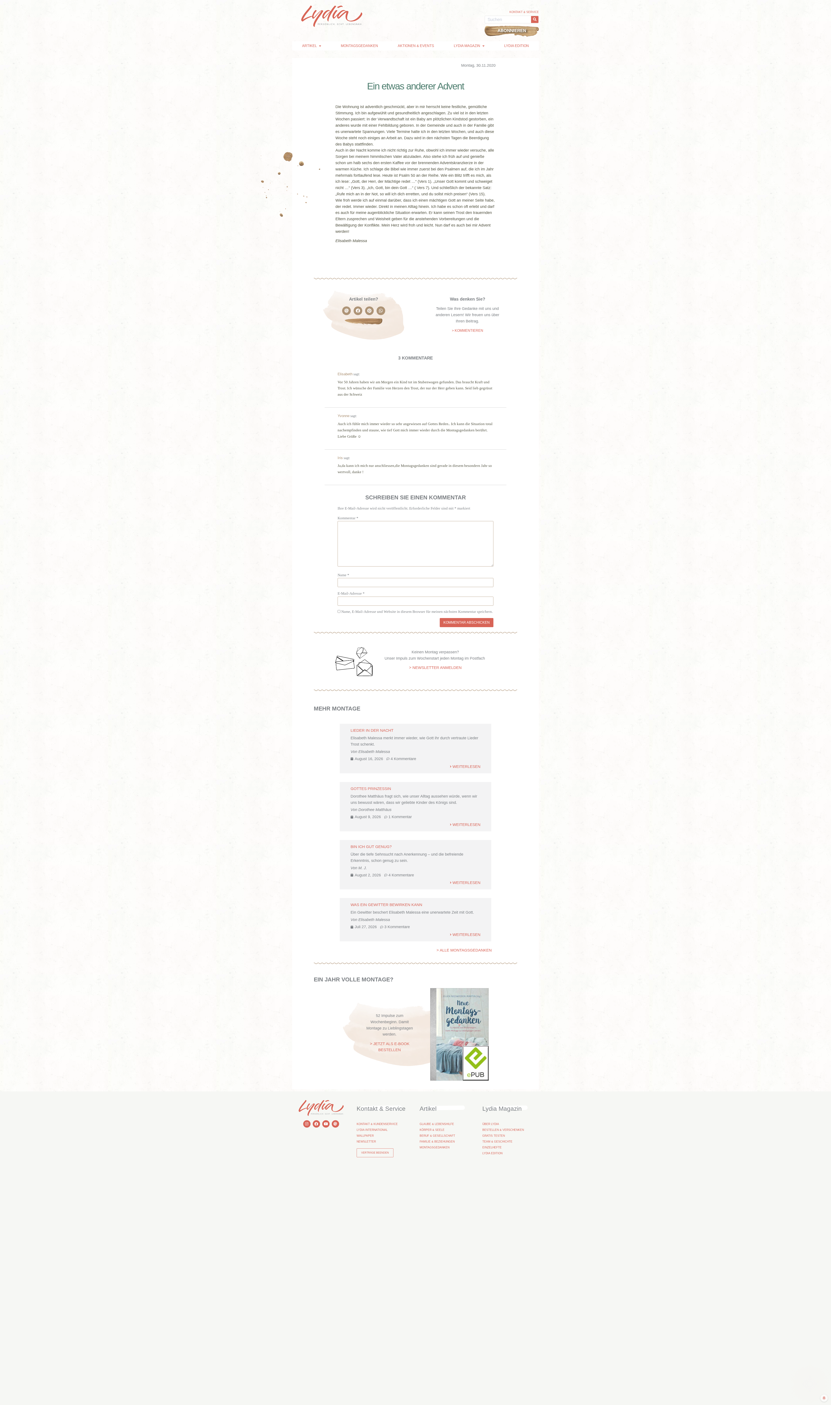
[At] (335, 1124)
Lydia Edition (516, 46)
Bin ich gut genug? (371, 847)
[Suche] (534, 19)
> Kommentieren (467, 330)
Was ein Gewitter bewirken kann (386, 905)
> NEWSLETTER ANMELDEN (435, 667)
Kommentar (348, 518)
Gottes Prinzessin (371, 789)
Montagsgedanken (359, 46)
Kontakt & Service (524, 12)
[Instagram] (307, 1124)
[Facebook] (316, 1124)
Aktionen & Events (416, 46)
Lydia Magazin (467, 46)
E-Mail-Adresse (351, 593)
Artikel (309, 46)
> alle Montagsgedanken (464, 950)
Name (343, 575)
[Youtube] (326, 1124)
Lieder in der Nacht (372, 730)
